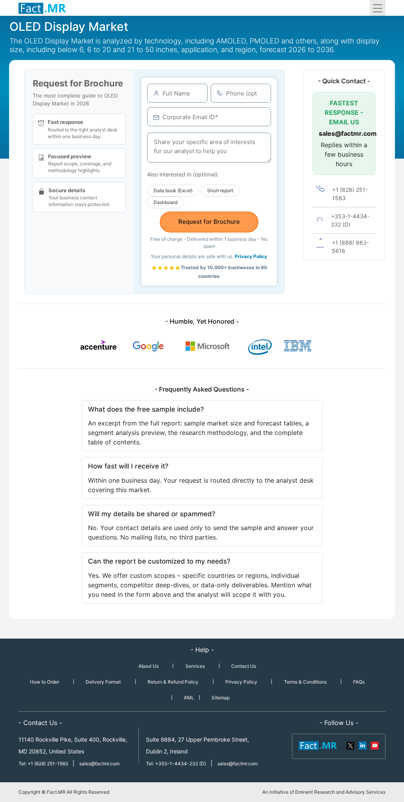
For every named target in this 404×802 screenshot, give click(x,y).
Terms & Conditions (305, 682)
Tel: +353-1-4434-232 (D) (176, 763)
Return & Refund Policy (173, 682)
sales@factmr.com (344, 133)
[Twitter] (350, 745)
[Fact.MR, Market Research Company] (42, 8)
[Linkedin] (362, 745)
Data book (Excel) (173, 190)
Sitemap (220, 698)
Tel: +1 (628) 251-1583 (44, 763)
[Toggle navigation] (377, 8)
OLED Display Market (68, 26)
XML (189, 698)
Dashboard (165, 202)
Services (195, 666)
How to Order (44, 682)
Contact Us (243, 666)
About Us (148, 666)
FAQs (359, 682)
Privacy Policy (251, 256)
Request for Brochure (209, 221)
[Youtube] (374, 745)
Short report (220, 190)
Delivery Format (103, 682)
